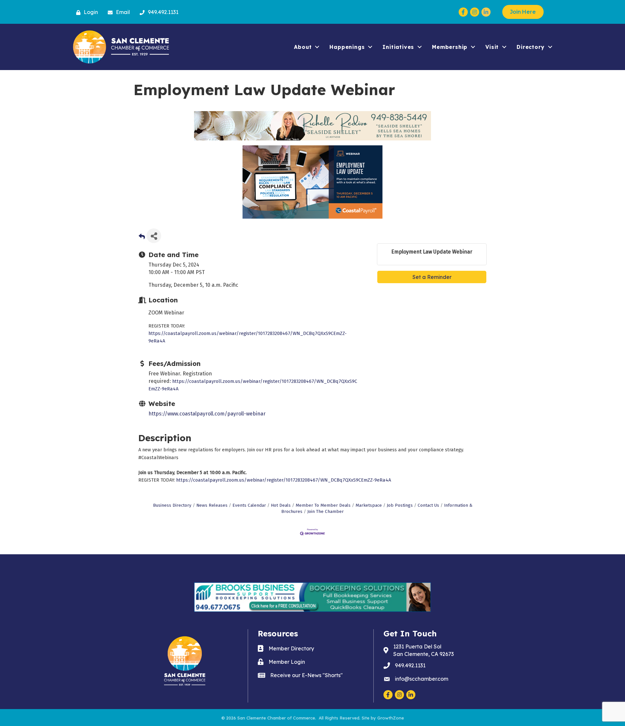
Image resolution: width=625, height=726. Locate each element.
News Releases (212, 505)
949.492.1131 (410, 665)
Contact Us (428, 505)
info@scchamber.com (421, 678)
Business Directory (172, 505)
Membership (449, 47)
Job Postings (400, 505)
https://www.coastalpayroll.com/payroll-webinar (207, 414)
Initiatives (398, 47)
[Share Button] (153, 235)
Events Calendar (249, 505)
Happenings (347, 47)
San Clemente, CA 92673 (423, 650)
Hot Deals (281, 505)
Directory (530, 47)
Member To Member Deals (323, 505)
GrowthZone (390, 717)
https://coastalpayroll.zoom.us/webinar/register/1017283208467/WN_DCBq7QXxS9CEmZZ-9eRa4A (283, 480)
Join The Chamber (325, 511)
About (303, 47)
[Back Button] (142, 237)
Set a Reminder (431, 277)
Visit (492, 47)
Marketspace (368, 505)
